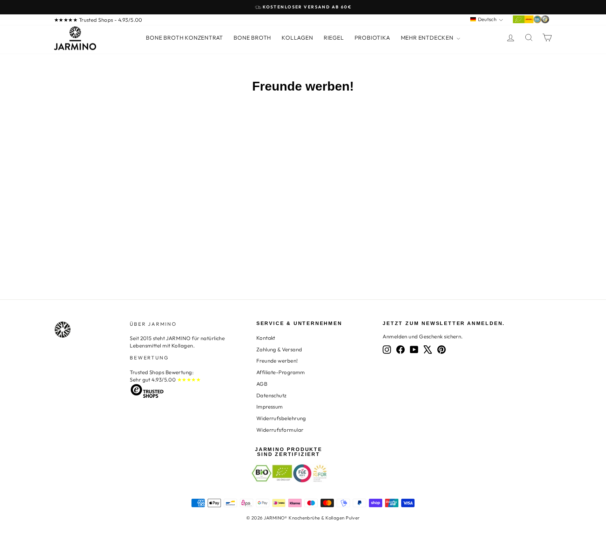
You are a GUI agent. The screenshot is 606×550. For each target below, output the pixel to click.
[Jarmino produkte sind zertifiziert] (531, 21)
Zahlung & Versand (279, 349)
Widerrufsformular (280, 429)
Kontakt (265, 337)
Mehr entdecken (428, 37)
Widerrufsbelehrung (281, 418)
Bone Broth (252, 37)
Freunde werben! (277, 360)
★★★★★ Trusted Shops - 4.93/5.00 (98, 19)
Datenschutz (271, 395)
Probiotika (372, 37)
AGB (261, 383)
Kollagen (297, 37)
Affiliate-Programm (280, 372)
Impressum (269, 406)
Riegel (334, 37)
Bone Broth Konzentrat (184, 37)
